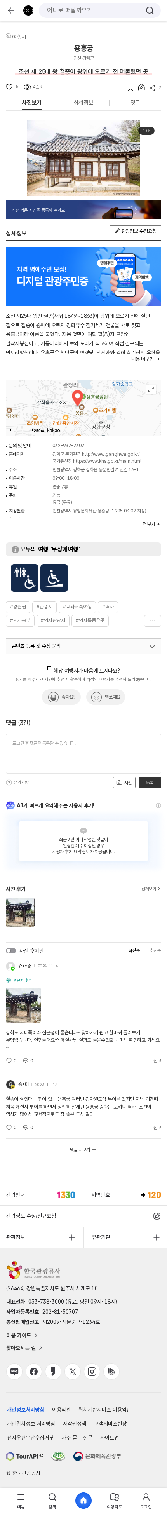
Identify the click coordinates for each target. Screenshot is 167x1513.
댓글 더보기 (80, 1149)
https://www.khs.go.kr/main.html (107, 461)
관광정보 (15, 1237)
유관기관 (101, 1237)
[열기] (152, 646)
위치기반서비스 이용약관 (104, 1410)
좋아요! (68, 697)
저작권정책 (74, 1424)
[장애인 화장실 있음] (24, 578)
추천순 (155, 950)
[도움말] (9, 782)
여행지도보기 (151, 389)
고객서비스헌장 (110, 1424)
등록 (149, 782)
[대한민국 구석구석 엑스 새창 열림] (72, 1371)
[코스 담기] (139, 87)
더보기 (152, 621)
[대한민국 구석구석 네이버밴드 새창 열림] (111, 1371)
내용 (142, 359)
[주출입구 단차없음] (54, 578)
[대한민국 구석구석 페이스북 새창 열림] (34, 1371)
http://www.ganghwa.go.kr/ (110, 454)
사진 (127, 783)
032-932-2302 (68, 445)
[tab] (21, 1500)
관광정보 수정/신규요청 (31, 1216)
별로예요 (112, 697)
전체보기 (149, 889)
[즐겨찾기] (128, 88)
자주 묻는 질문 (76, 1438)
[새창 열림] (24, 1456)
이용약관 (61, 1410)
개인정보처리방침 (25, 1410)
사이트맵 (109, 1438)
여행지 (19, 37)
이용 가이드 (18, 1335)
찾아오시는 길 (21, 1348)
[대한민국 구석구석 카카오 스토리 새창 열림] (53, 1371)
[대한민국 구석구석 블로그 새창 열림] (14, 1371)
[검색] (150, 10)
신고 (157, 1060)
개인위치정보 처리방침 (31, 1424)
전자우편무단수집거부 (30, 1438)
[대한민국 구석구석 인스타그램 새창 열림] (92, 1371)
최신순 (134, 950)
